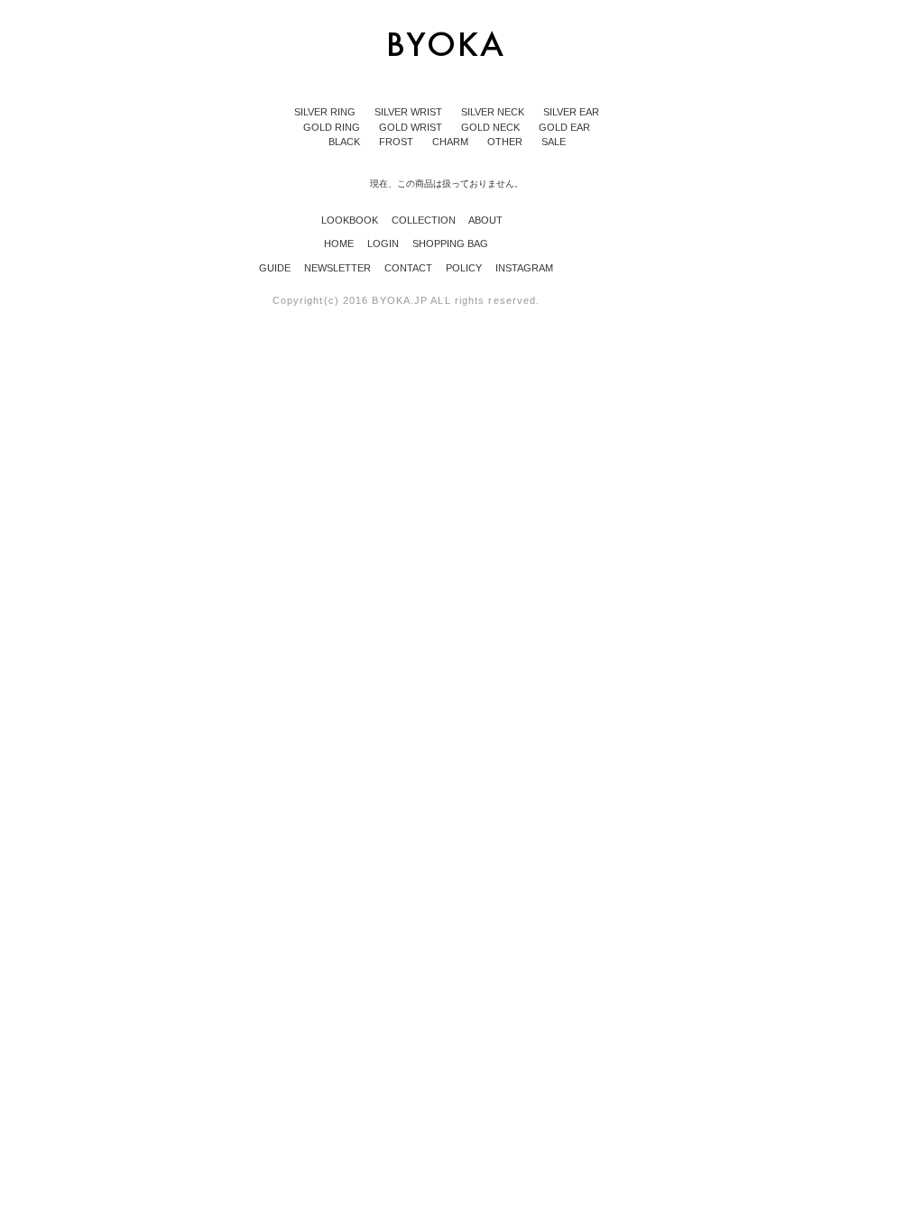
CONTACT (409, 267)
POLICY (465, 267)
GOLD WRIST (412, 127)
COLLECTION (418, 220)
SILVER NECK (494, 111)
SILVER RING (326, 111)
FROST (397, 141)
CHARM (451, 141)
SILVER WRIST (409, 111)
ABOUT (480, 220)
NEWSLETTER (339, 267)
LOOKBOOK (344, 220)
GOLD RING (333, 127)
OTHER (506, 141)
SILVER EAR (571, 111)
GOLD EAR (564, 127)
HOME (340, 243)
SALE (553, 141)
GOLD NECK (491, 127)
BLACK (345, 141)
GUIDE (276, 267)
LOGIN (384, 243)
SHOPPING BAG (450, 243)
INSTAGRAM (524, 267)
